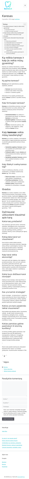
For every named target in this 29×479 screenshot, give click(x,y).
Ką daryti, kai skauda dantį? (9, 438)
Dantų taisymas (8, 369)
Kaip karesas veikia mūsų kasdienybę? (14, 33)
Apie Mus (4, 431)
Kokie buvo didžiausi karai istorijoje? (15, 45)
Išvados (6, 36)
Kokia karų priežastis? (11, 41)
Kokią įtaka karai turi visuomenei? (14, 42)
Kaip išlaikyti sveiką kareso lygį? (13, 34)
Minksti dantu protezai (10, 371)
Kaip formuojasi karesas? (12, 31)
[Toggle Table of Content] (24, 24)
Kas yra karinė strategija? (12, 47)
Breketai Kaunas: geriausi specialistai (12, 445)
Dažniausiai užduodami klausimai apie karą (14, 38)
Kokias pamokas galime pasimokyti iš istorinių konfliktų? (15, 52)
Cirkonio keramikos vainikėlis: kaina (11, 447)
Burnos (6, 367)
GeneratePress (21, 476)
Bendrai (4, 462)
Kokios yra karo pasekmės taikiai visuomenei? (14, 49)
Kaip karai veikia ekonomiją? (13, 44)
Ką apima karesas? (10, 29)
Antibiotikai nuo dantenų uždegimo (11, 443)
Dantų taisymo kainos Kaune (9, 440)
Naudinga (4, 466)
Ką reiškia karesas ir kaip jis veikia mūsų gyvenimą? (14, 27)
